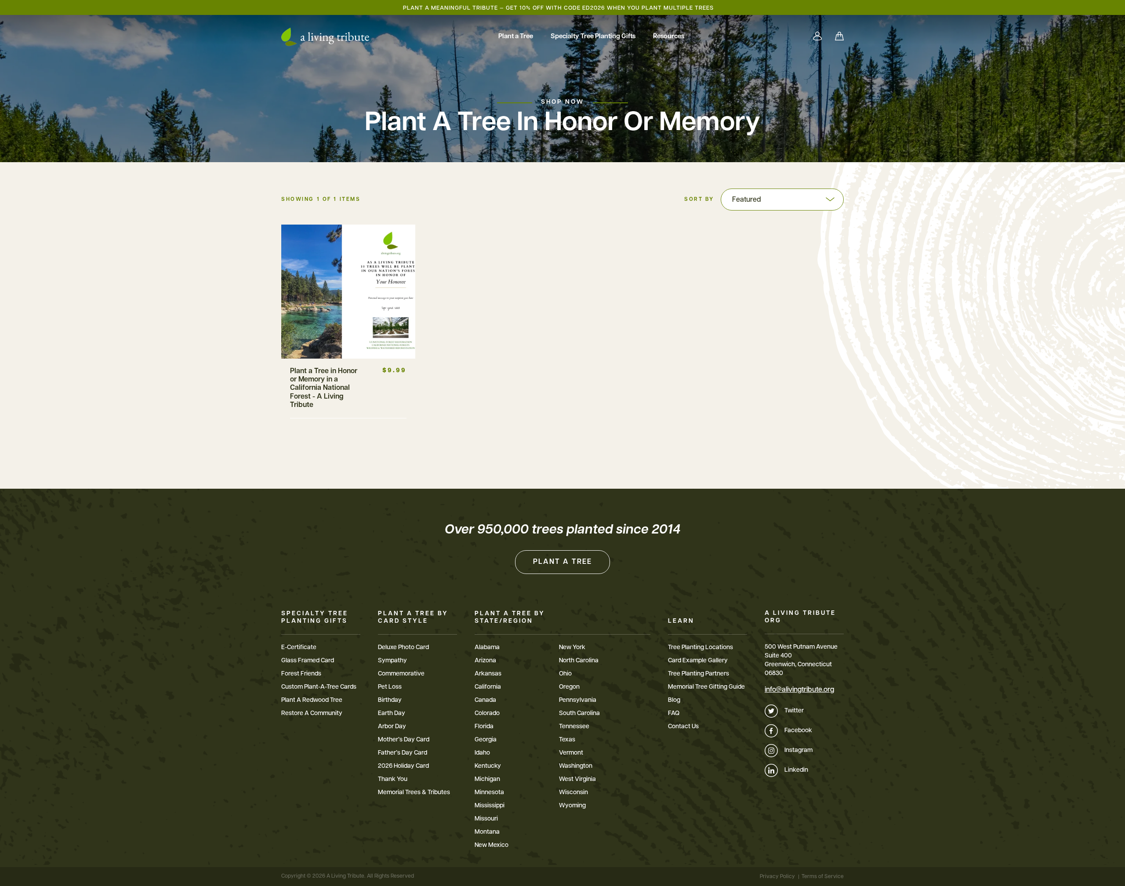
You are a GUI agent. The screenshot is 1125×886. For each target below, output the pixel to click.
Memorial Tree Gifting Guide (706, 687)
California (488, 687)
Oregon (569, 687)
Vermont (571, 753)
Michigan (487, 779)
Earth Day (391, 713)
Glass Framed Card (307, 660)
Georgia (486, 740)
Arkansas (488, 674)
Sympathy (392, 660)
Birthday (390, 700)
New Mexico (491, 845)
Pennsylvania (577, 700)
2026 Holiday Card (403, 766)
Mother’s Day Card (403, 740)
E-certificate (298, 647)
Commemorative (401, 674)
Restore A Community (311, 713)
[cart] (839, 37)
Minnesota (489, 792)
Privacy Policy (777, 876)
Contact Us (683, 726)
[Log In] (817, 37)
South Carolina (579, 713)
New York (572, 647)
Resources (668, 36)
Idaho (482, 753)
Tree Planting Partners (698, 674)
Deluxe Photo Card (403, 647)
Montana (487, 832)
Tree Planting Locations (700, 647)
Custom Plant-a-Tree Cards (318, 687)
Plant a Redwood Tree (311, 700)
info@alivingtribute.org (799, 690)
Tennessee (574, 726)
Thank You (392, 779)
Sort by (699, 199)
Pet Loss (390, 687)
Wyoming (572, 805)
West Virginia (577, 779)
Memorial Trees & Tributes (414, 792)
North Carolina (579, 660)
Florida (484, 726)
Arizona (485, 660)
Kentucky (488, 766)
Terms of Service (823, 876)
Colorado (487, 713)
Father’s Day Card (402, 753)
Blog (674, 700)
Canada (485, 700)
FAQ (673, 713)
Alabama (487, 647)
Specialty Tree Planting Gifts (593, 36)
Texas (567, 740)
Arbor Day (392, 726)
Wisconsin (573, 792)
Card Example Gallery (698, 660)
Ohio (565, 674)
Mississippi (489, 805)
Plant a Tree (515, 36)
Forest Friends (301, 674)
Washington (575, 766)
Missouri (486, 819)
